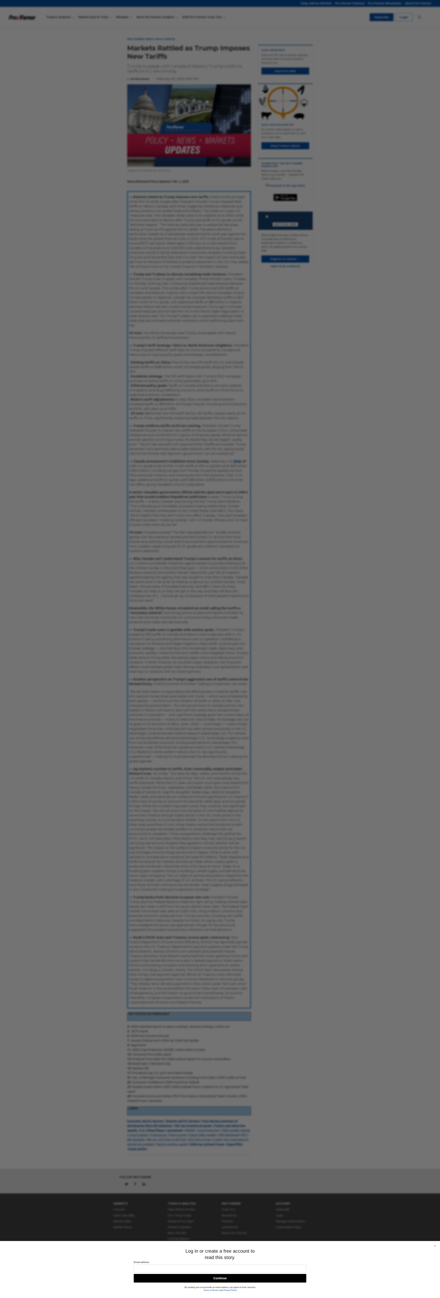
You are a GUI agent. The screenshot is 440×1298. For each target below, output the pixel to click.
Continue (220, 1278)
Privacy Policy (230, 1290)
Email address (141, 1262)
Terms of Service (211, 1290)
